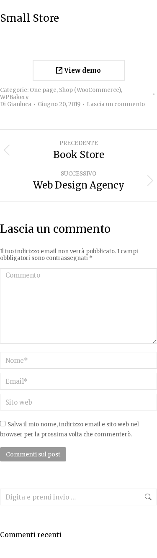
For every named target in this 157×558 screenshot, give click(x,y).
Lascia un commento (116, 104)
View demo (81, 70)
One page (43, 90)
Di (15, 104)
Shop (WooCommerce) (90, 90)
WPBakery (14, 97)
